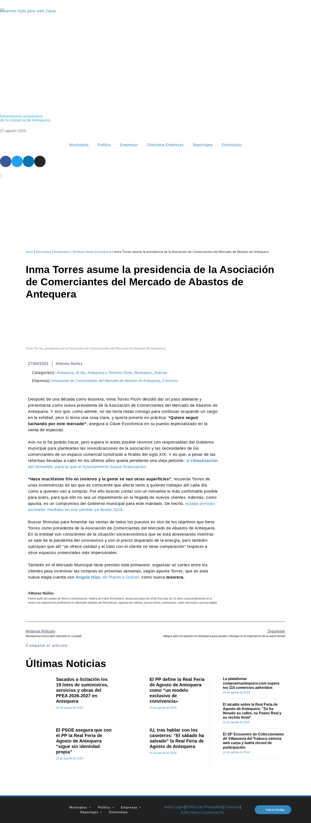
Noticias (160, 373)
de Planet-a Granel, (109, 577)
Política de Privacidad (204, 807)
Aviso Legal (174, 807)
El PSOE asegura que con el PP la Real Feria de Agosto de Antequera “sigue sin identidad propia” (84, 741)
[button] (167, 645)
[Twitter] (17, 161)
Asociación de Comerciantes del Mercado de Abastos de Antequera (105, 381)
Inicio (29, 251)
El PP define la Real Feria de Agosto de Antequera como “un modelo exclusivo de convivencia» (177, 690)
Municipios (79, 145)
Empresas (129, 145)
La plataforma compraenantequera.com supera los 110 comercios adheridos (251, 683)
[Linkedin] (28, 161)
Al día (80, 373)
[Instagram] (40, 161)
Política (104, 145)
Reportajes (203, 145)
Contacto (231, 807)
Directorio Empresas (165, 145)
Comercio (170, 381)
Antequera (103, 251)
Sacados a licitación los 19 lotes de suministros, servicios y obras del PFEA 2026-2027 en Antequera (82, 690)
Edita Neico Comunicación (202, 812)
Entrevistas (232, 145)
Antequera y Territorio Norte (74, 251)
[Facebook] (5, 161)
